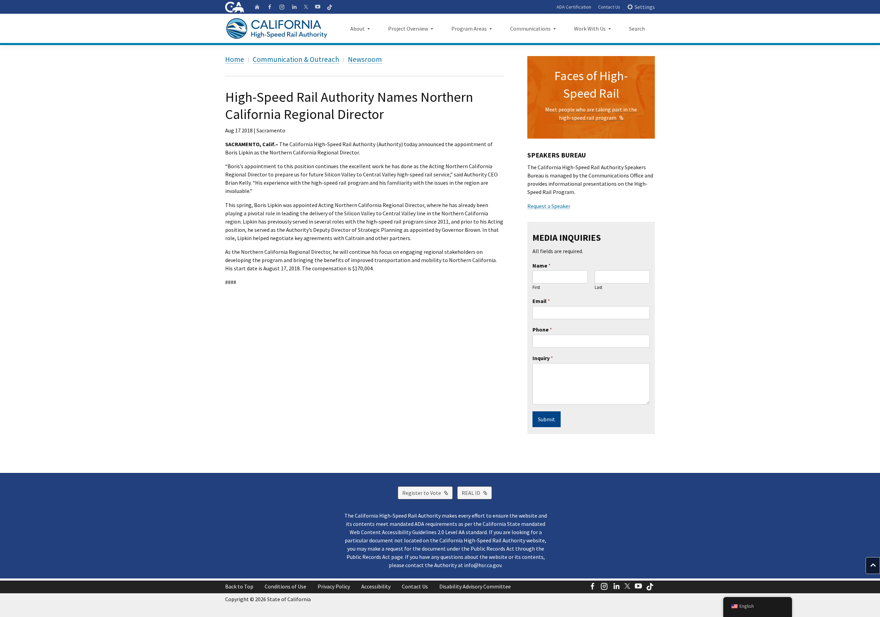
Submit (546, 419)
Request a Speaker (548, 206)
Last (598, 287)
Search (637, 28)
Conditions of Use (285, 586)
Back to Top (239, 586)
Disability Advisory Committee (475, 586)
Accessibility (375, 586)
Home (234, 59)
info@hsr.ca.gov (482, 565)
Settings (645, 6)
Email (541, 300)
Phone (542, 329)
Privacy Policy (334, 586)
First (536, 287)
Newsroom (365, 59)
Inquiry (542, 358)
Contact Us (609, 7)
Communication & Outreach (296, 59)
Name (541, 265)
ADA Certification (574, 7)
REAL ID (477, 492)
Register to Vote (427, 492)
